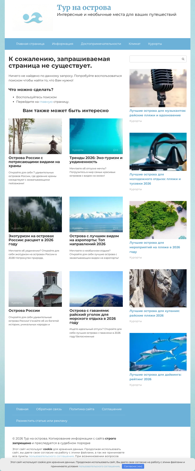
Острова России (24, 310)
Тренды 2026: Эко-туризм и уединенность (96, 160)
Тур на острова (84, 7)
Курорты (155, 44)
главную (46, 102)
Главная (22, 409)
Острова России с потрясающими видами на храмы (34, 162)
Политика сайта (81, 409)
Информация (62, 44)
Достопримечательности (101, 44)
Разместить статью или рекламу (41, 421)
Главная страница (30, 44)
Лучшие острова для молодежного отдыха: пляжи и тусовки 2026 (155, 179)
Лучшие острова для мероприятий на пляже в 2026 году (154, 247)
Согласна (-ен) (133, 466)
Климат (135, 44)
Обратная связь (49, 409)
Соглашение (112, 409)
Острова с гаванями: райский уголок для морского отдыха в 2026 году (93, 316)
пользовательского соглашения (51, 456)
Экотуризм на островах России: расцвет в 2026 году (31, 240)
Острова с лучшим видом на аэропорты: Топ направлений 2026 (94, 240)
